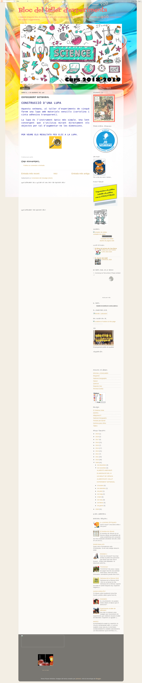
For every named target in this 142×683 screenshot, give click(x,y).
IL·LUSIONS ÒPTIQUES (108, 522)
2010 (97, 459)
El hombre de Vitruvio (107, 531)
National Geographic (100, 378)
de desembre (101, 465)
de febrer (100, 502)
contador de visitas (99, 234)
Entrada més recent (30, 173)
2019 (97, 434)
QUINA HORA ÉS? (99, 591)
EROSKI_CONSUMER (100, 373)
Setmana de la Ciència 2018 (109, 578)
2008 (97, 509)
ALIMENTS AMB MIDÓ (104, 470)
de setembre (101, 488)
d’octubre (100, 485)
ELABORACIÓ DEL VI (104, 473)
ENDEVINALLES (98, 544)
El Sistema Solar (98, 410)
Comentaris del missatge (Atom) (42, 178)
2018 (97, 436)
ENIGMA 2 (103, 554)
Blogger (98, 678)
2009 (97, 462)
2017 (97, 439)
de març (100, 500)
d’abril (99, 497)
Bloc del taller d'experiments (62, 10)
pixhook (78, 678)
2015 (97, 445)
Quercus (96, 383)
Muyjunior (96, 376)
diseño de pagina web (107, 241)
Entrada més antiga (80, 173)
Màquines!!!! (97, 415)
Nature (95, 381)
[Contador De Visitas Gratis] (107, 236)
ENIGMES (103, 599)
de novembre (101, 468)
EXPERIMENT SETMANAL (106, 482)
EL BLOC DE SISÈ (101, 258)
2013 (97, 451)
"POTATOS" (104, 567)
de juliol (100, 491)
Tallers (95, 426)
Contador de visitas (107, 238)
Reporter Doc (97, 386)
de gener (100, 505)
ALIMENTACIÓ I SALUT (105, 479)
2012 (97, 454)
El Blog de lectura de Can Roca (106, 248)
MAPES (95, 413)
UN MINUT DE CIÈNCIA (105, 476)
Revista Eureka (98, 389)
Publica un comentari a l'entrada (33, 165)
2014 (97, 448)
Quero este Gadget (45, 670)
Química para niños (99, 423)
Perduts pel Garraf (99, 420)
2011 (97, 457)
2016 (97, 442)
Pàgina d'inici (25, 88)
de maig (100, 494)
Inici (55, 173)
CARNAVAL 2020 (106, 259)
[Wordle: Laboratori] (100, 313)
